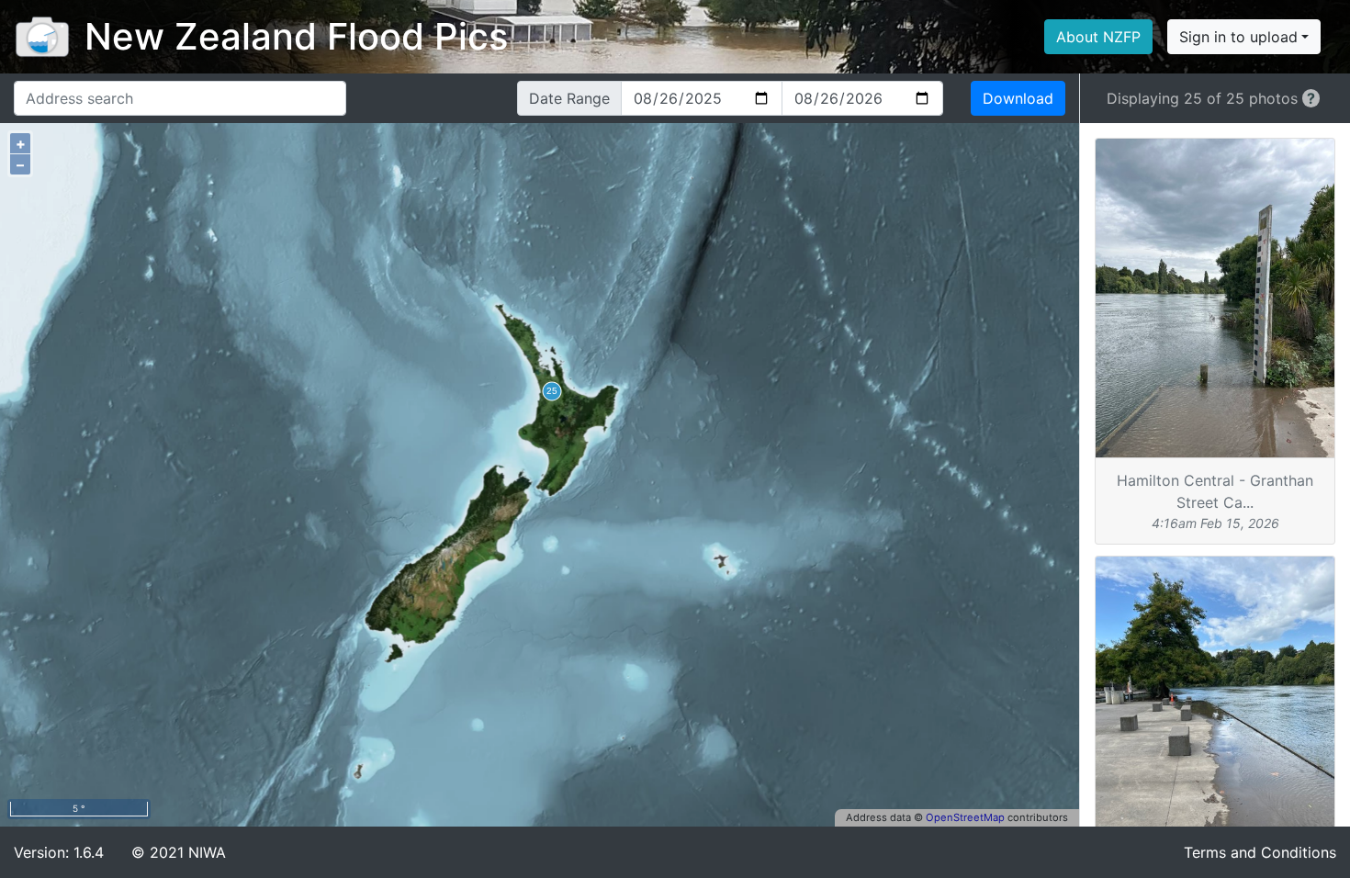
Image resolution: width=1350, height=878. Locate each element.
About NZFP (1098, 37)
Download (1018, 98)
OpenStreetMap (965, 817)
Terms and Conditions (1260, 852)
